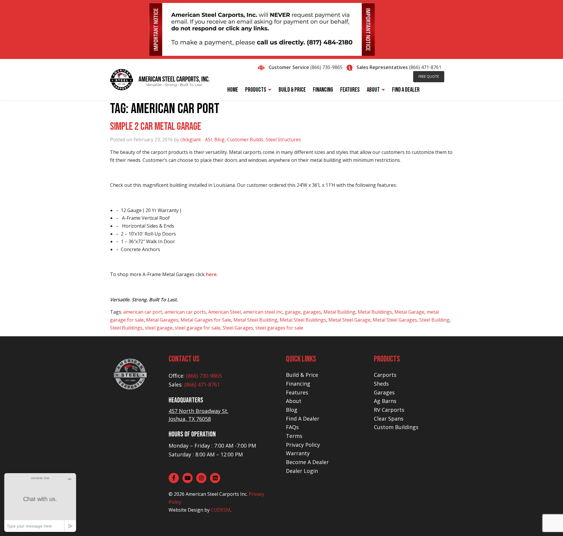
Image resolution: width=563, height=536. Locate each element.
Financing (298, 383)
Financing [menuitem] (323, 89)
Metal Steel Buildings (303, 320)
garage (293, 312)
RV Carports (389, 409)
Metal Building (339, 312)
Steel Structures (283, 139)
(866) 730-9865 (326, 67)
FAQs (292, 427)
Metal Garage (409, 312)
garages (312, 312)
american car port (142, 312)
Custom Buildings (396, 427)
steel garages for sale (279, 328)
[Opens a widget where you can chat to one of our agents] (40, 502)
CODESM (220, 510)
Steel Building (434, 320)
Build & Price (302, 374)
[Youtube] (187, 478)
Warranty (298, 453)
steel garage (158, 328)
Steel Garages (238, 328)
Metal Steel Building (255, 320)
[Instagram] (201, 478)
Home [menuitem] (232, 89)
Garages (384, 392)
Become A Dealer (307, 462)
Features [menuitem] (350, 89)
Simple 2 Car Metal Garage (155, 126)
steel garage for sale (197, 328)
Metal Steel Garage (349, 320)
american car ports (185, 312)
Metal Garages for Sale (206, 320)
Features (297, 392)
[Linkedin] (215, 478)
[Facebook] (174, 478)
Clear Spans (388, 418)
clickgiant (190, 139)
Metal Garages (162, 320)
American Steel (224, 312)
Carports (385, 374)
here (211, 274)
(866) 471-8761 (425, 67)
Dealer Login (302, 470)
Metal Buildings (375, 312)
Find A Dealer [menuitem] (406, 89)
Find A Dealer (302, 418)
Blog (219, 139)
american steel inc (262, 312)
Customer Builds (245, 139)
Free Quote (428, 76)
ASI (208, 139)
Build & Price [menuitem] (292, 89)
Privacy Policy (303, 444)
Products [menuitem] (255, 89)
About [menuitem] (373, 89)
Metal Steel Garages (395, 320)
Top (549, 522)
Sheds (381, 383)
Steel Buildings (126, 328)
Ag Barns (385, 400)
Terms (294, 435)
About (293, 400)
